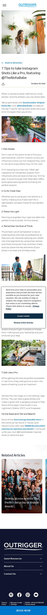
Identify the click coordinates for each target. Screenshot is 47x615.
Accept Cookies (23, 316)
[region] (23, 308)
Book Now (23, 610)
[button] (3, 84)
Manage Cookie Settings (23, 323)
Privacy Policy (4, 603)
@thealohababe (24, 106)
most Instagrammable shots (27, 420)
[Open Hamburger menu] (4, 5)
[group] (22, 486)
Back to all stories (13, 63)
